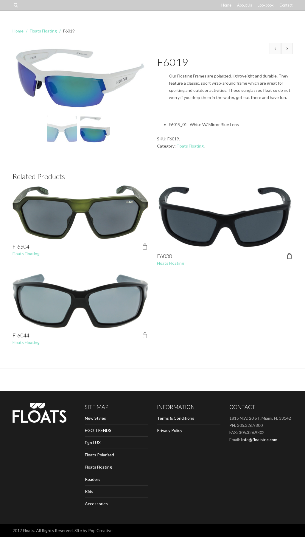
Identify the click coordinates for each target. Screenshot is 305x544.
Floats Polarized (99, 454)
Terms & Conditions (175, 418)
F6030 (164, 256)
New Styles (95, 418)
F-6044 (21, 335)
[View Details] (80, 212)
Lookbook (266, 5)
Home (226, 5)
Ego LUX (93, 442)
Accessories (96, 503)
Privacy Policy (169, 430)
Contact (285, 5)
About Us (244, 5)
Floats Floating (43, 30)
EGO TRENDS (98, 430)
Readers (92, 479)
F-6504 (21, 246)
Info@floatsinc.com (259, 439)
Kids (89, 491)
